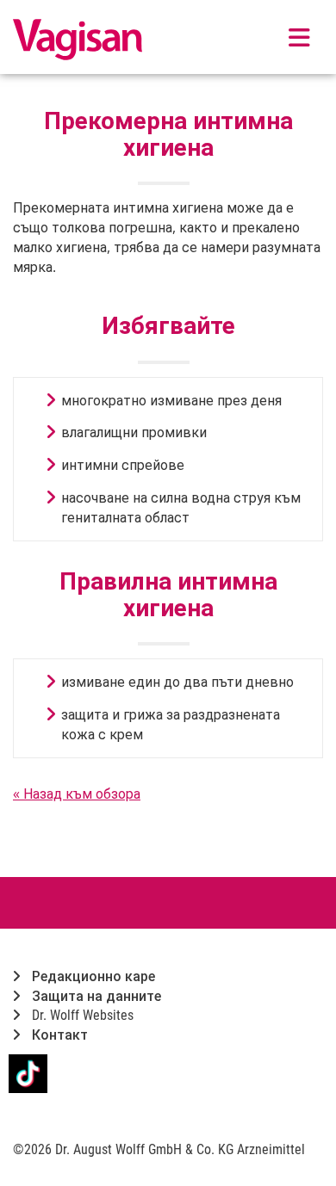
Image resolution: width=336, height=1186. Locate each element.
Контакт (58, 1035)
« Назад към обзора (76, 793)
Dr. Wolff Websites (81, 1015)
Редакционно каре (91, 976)
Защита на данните (94, 996)
